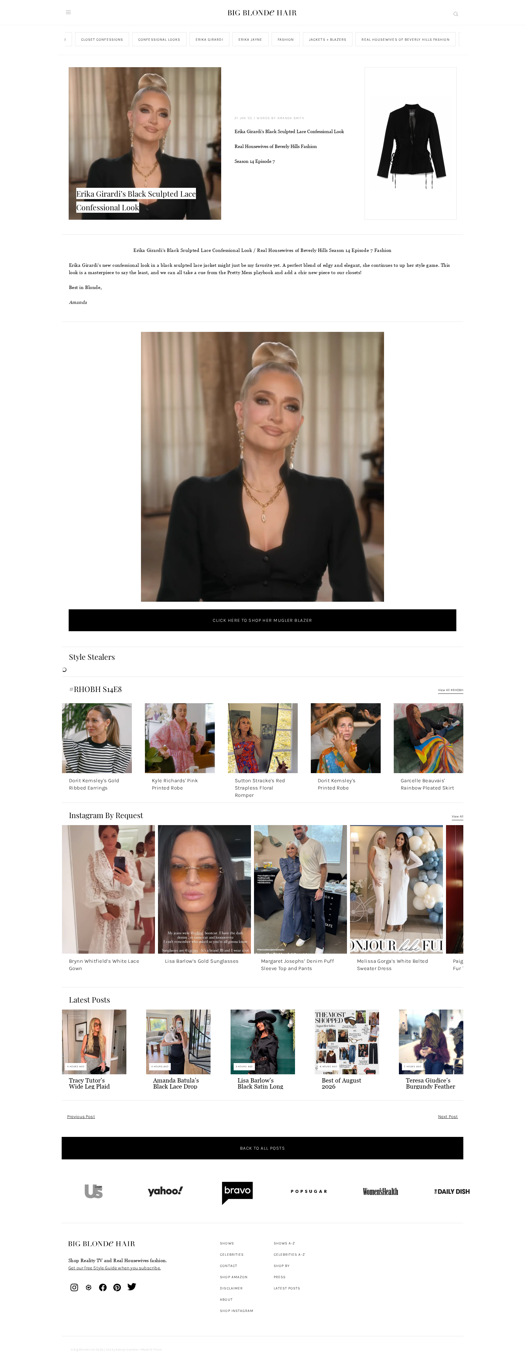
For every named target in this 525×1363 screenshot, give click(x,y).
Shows (227, 1243)
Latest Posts (287, 1288)
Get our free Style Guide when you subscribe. (114, 1268)
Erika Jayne (250, 39)
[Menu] (68, 12)
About (226, 1299)
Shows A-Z (284, 1243)
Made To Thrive (151, 1349)
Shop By (282, 1266)
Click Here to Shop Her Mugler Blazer (262, 620)
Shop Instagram (236, 1311)
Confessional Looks (159, 39)
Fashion (285, 39)
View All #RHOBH (450, 690)
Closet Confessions (102, 39)
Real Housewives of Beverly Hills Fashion (405, 39)
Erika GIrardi (209, 39)
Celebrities (232, 1254)
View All (457, 816)
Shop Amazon (234, 1277)
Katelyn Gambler (127, 1349)
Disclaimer (231, 1288)
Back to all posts (262, 1148)
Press (280, 1277)
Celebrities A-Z (289, 1254)
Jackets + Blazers (327, 39)
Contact (228, 1266)
